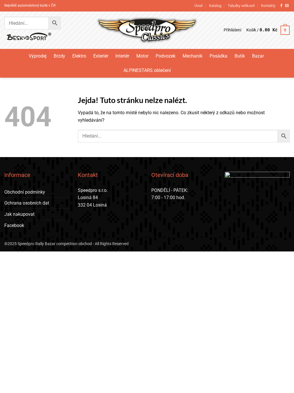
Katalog (215, 5)
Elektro (79, 56)
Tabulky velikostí (241, 5)
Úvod (198, 5)
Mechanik (192, 56)
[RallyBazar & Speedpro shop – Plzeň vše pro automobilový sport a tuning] (147, 30)
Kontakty (268, 5)
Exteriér (100, 56)
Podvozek (165, 56)
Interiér (122, 56)
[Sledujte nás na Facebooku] (281, 6)
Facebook (14, 225)
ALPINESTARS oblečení (147, 70)
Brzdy (59, 56)
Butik (240, 56)
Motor (142, 56)
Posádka (218, 56)
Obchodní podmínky (24, 192)
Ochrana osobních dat (26, 203)
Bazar (258, 56)
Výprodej (38, 56)
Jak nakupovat (19, 214)
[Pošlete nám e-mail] (287, 6)
